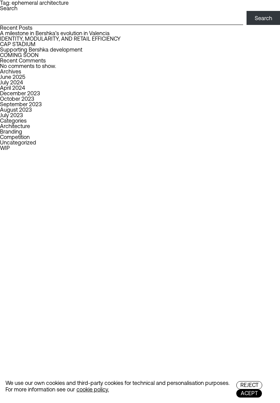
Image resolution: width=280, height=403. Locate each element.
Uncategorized (18, 142)
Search (8, 8)
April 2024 (12, 88)
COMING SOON (19, 55)
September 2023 (21, 104)
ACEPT (249, 393)
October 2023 (17, 99)
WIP (5, 148)
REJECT (249, 385)
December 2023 (20, 93)
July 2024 (11, 82)
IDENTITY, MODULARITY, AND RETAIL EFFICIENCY (60, 39)
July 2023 (11, 115)
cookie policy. (92, 389)
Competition (15, 137)
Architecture (15, 126)
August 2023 (16, 110)
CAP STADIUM (18, 44)
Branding (11, 131)
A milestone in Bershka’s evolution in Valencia (55, 33)
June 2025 (12, 77)
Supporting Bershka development (41, 49)
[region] (140, 386)
